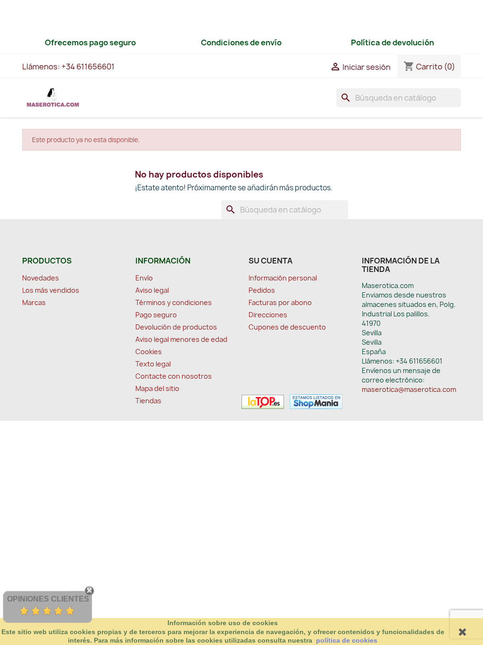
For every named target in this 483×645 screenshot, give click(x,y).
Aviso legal (152, 290)
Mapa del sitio (157, 388)
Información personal (283, 277)
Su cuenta (270, 260)
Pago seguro (156, 314)
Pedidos (262, 290)
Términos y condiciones (173, 302)
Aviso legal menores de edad (181, 339)
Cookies (148, 351)
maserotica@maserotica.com (409, 389)
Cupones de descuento (287, 326)
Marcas (34, 302)
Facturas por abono (280, 302)
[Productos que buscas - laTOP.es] (263, 401)
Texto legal (153, 363)
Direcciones (268, 314)
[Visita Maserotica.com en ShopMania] (313, 401)
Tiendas (148, 400)
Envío (144, 277)
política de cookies (346, 640)
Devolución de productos (176, 326)
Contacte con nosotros (173, 376)
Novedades (40, 277)
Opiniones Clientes (48, 599)
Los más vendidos (50, 290)
